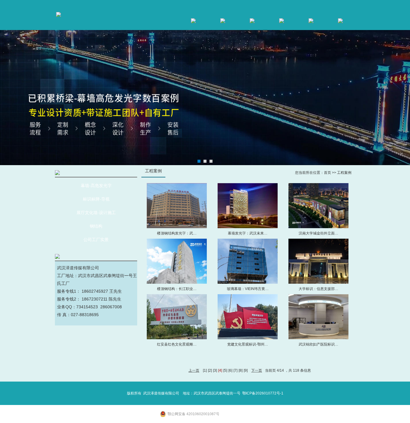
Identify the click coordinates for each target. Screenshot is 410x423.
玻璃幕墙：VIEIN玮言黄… (248, 289)
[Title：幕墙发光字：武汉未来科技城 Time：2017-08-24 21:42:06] (248, 205)
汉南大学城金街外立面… (318, 233)
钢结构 (96, 226)
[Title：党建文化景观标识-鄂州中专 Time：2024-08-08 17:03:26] (248, 316)
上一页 (193, 370)
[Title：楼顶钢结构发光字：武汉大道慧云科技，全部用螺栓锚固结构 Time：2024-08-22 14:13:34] (177, 205)
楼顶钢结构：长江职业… (177, 289)
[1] (205, 370)
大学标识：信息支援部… (318, 289)
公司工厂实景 (96, 239)
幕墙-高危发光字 (96, 185)
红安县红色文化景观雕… (177, 344)
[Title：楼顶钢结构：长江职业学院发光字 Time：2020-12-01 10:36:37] (177, 261)
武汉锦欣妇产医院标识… (318, 344)
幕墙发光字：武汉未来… (247, 233)
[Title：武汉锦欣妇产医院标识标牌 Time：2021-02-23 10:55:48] (318, 316)
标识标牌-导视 (96, 199)
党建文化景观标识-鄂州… (247, 344)
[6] (230, 370)
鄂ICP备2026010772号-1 (262, 393)
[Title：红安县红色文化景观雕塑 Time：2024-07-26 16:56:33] (177, 316)
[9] (246, 370)
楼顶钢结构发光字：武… (177, 233)
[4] (220, 370)
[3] (215, 370)
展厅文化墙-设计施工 (96, 212)
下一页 (256, 370)
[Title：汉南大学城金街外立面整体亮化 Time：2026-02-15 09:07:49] (318, 205)
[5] (225, 370)
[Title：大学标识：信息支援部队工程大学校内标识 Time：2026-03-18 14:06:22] (318, 261)
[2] (210, 370)
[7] (235, 370)
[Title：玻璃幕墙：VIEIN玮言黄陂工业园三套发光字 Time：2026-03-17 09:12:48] (248, 261)
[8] (241, 370)
